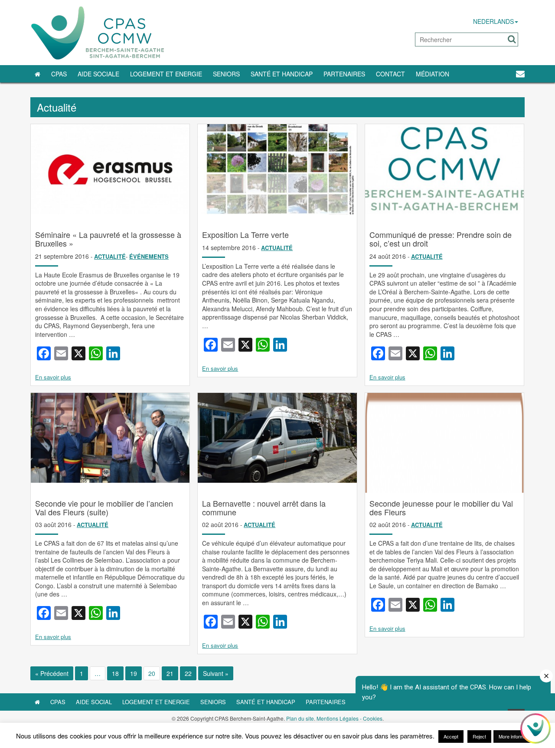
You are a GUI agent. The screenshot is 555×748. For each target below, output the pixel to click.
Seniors (226, 73)
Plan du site (300, 718)
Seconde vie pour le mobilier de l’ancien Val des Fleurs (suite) (104, 507)
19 (133, 673)
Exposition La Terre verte (245, 234)
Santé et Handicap (282, 73)
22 (188, 673)
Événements (149, 256)
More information (516, 736)
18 (115, 673)
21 (169, 673)
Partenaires (344, 73)
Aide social (94, 702)
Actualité (110, 256)
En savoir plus (53, 377)
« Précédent (52, 673)
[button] (512, 39)
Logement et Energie (166, 73)
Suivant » (216, 673)
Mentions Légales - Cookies (349, 718)
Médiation (432, 73)
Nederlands (493, 21)
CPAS (59, 73)
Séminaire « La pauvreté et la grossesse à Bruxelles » (108, 239)
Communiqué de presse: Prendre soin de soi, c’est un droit (440, 239)
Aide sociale (98, 73)
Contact (390, 73)
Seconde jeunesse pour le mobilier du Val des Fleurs (441, 507)
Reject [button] (479, 736)
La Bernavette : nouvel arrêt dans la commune (264, 507)
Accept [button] (451, 736)
